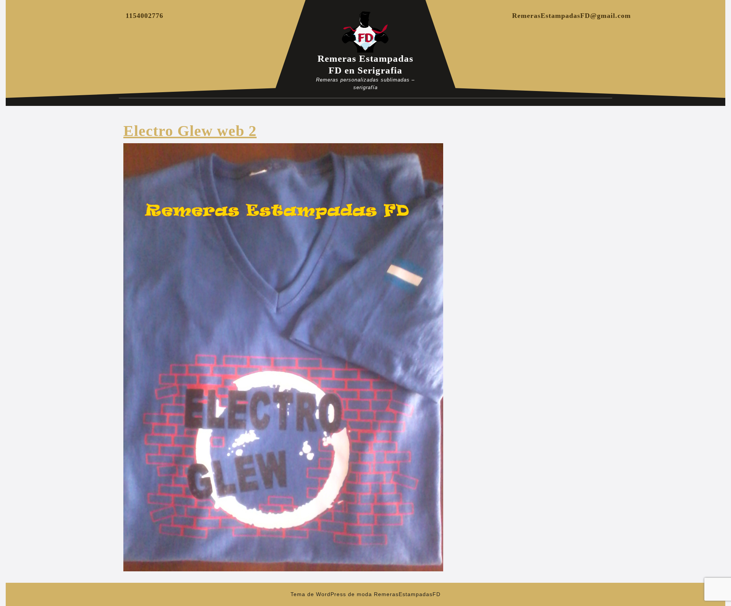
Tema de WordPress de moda (331, 594)
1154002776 (144, 15)
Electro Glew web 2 (190, 130)
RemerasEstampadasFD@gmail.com (571, 15)
